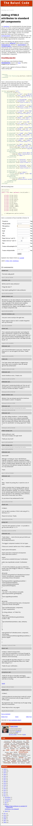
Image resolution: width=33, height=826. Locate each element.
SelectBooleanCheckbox (22, 756)
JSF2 (11, 261)
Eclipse (13, 746)
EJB (18, 746)
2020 (4, 781)
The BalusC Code (16, 3)
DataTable (6, 744)
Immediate (12, 748)
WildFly (28, 762)
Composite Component (17, 742)
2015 (4, 790)
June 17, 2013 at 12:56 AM (7, 473)
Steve (3, 328)
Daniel (3, 270)
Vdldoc (29, 761)
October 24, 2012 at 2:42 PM (8, 379)
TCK (22, 759)
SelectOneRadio (14, 757)
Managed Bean (25, 750)
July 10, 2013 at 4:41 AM (7, 501)
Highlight (27, 747)
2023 (4, 776)
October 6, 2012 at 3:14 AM (8, 369)
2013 (4, 794)
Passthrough (15, 753)
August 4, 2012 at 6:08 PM (7, 343)
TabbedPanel (18, 759)
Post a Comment (5, 714)
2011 (4, 813)
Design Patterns (13, 744)
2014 (4, 792)
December (7, 797)
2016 (4, 788)
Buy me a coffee (12, 734)
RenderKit (13, 43)
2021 (4, 780)
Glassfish (23, 747)
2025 (4, 772)
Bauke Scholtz (6, 296)
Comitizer (4, 280)
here (19, 63)
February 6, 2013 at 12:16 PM (8, 403)
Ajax (14, 741)
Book (24, 741)
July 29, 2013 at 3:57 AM (7, 519)
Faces (11, 747)
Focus (19, 747)
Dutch (5, 746)
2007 (4, 820)
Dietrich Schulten (7, 314)
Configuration (26, 742)
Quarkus (28, 755)
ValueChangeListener (22, 761)
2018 (4, 785)
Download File (22, 744)
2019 (4, 783)
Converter (7, 743)
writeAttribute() (6, 46)
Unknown (4, 346)
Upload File (25, 760)
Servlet (21, 757)
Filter (15, 747)
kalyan (4, 690)
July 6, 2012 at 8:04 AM (7, 325)
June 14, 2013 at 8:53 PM (7, 449)
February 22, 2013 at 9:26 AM (8, 428)
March (6, 811)
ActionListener (7, 741)
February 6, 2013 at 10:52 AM (8, 392)
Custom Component (20, 743)
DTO (27, 744)
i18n (8, 748)
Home (16, 716)
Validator (13, 761)
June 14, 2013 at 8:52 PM (7, 442)
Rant (7, 756)
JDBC (28, 748)
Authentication (19, 741)
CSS (11, 743)
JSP (17, 750)
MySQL (15, 752)
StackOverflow (10, 759)
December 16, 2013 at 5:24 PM (9, 669)
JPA (4, 750)
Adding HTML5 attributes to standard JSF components (16, 806)
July (5, 802)
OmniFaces (6, 26)
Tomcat (6, 760)
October (7, 801)
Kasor (3, 648)
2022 (4, 778)
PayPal (24, 734)
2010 (4, 815)
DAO (27, 743)
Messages (7, 752)
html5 (3, 683)
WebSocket (14, 762)
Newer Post (4, 716)
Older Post (29, 716)
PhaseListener (6, 755)
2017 (4, 787)
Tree (10, 760)
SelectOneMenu (6, 757)
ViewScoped (7, 762)
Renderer (15, 756)
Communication (7, 742)
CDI (27, 741)
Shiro (26, 757)
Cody (3, 359)
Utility (8, 761)
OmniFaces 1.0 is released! (12, 809)
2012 (4, 796)
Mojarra (11, 752)
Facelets (6, 747)
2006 (4, 822)
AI (11, 741)
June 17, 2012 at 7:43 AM (7, 277)
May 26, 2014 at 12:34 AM (7, 711)
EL (20, 746)
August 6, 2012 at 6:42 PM (7, 356)
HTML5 (7, 261)
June (6, 804)
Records (10, 756)
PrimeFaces (23, 755)
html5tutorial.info (5, 35)
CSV (14, 743)
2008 (4, 819)
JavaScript (23, 748)
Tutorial (14, 760)
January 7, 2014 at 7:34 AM (8, 687)
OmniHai (9, 754)
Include (17, 748)
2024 (4, 774)
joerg (3, 522)
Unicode (19, 760)
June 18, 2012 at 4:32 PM (7, 293)
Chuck (3, 504)
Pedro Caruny (6, 430)
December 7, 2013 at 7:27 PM (8, 645)
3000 (4, 769)
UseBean (4, 761)
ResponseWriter (5, 44)
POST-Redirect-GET (15, 755)
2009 (4, 817)
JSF (7, 750)
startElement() (22, 44)
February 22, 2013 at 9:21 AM (8, 410)
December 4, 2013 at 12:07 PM (9, 530)
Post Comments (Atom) (14, 720)
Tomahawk (27, 759)
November (7, 799)
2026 (4, 771)
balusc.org (18, 731)
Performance (23, 754)
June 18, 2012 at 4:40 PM (7, 311)
